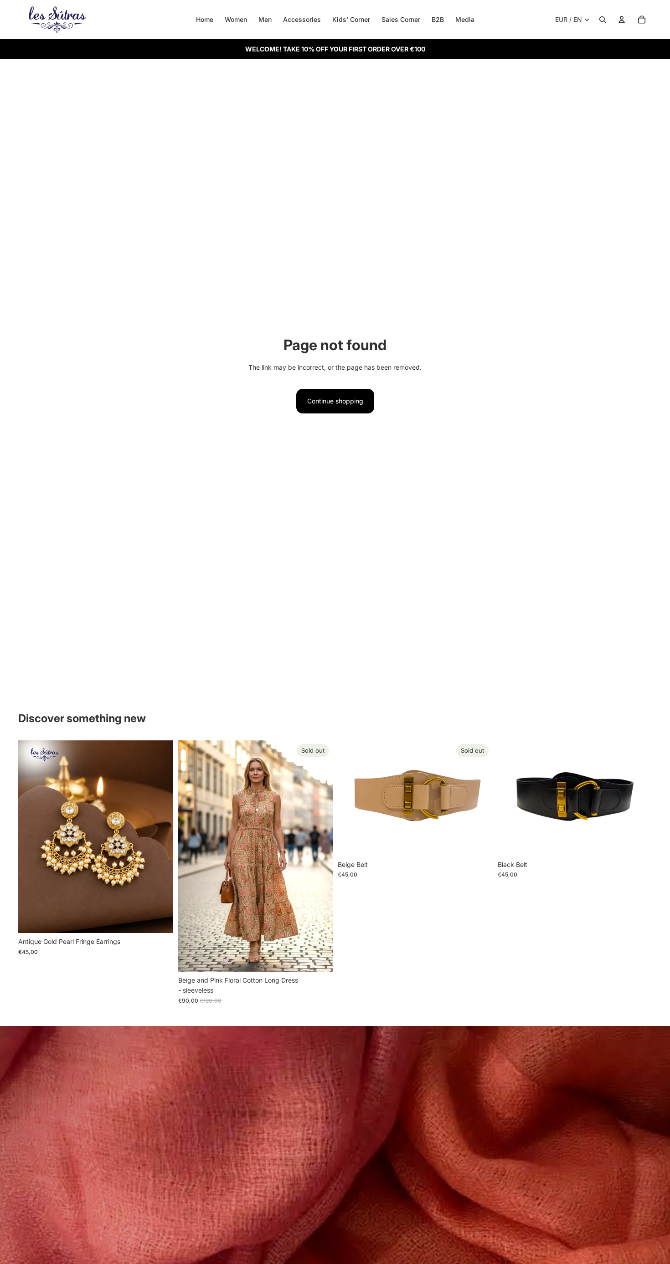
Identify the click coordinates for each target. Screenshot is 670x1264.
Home (204, 19)
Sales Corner (400, 19)
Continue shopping (335, 401)
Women (236, 19)
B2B (438, 19)
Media (464, 19)
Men (265, 19)
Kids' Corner (351, 19)
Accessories (302, 19)
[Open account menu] (622, 20)
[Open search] (603, 20)
